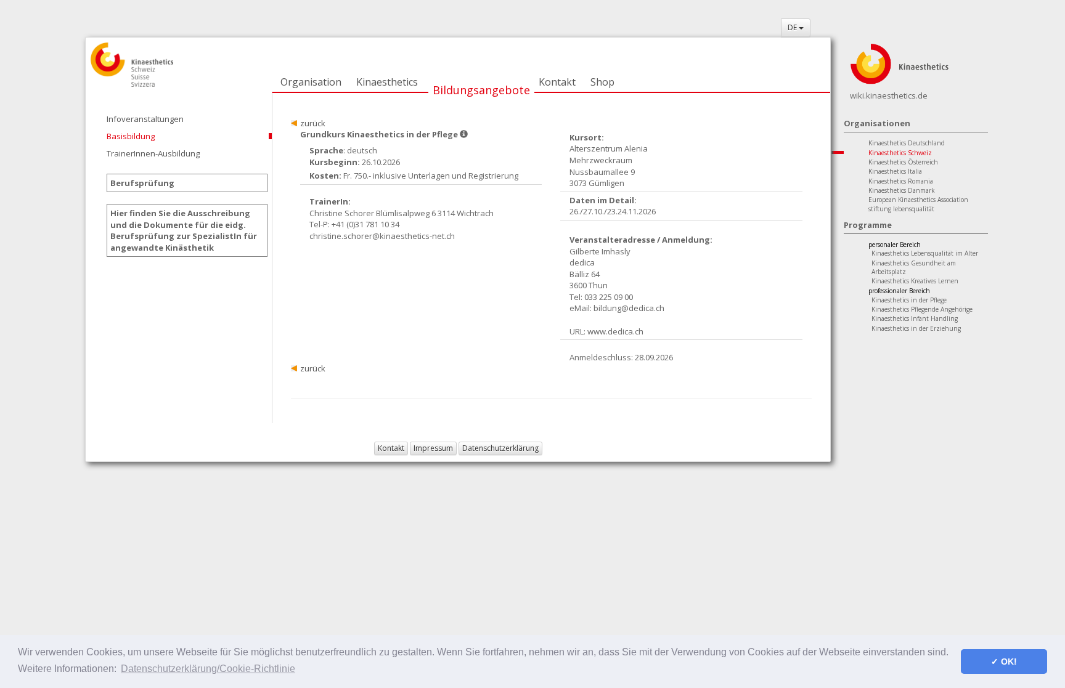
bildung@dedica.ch (629, 308)
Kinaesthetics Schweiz (900, 152)
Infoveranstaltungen (145, 118)
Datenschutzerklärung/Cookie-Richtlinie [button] (208, 668)
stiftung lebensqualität (901, 208)
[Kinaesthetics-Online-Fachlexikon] (899, 62)
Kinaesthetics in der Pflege (909, 300)
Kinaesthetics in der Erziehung (916, 328)
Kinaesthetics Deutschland (906, 143)
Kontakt (557, 82)
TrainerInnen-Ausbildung (153, 153)
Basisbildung (131, 136)
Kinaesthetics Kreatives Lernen (914, 281)
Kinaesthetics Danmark (901, 190)
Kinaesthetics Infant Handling (914, 318)
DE (793, 27)
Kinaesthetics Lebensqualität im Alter (924, 253)
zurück (312, 123)
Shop (602, 82)
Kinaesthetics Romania (900, 181)
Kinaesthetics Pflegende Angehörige (922, 309)
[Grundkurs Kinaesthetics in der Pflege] (464, 134)
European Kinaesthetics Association (918, 199)
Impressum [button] (433, 448)
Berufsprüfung (142, 182)
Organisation (310, 82)
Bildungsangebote (481, 90)
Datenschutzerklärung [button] (500, 448)
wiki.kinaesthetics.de (889, 95)
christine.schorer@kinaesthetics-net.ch (382, 235)
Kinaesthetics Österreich (903, 162)
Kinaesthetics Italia (895, 171)
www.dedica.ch (615, 331)
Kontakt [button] (391, 448)
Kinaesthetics (387, 82)
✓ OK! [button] (1004, 661)
